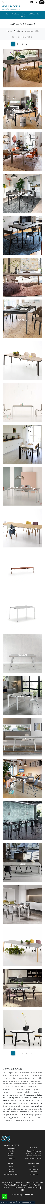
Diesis (22, 822)
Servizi (11, 1151)
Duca (22, 278)
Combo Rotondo (22, 1031)
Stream (22, 69)
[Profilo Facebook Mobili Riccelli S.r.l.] (32, 2)
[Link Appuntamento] (41, 2)
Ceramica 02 (22, 696)
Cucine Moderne (34, 1151)
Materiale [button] (29, 31)
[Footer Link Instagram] (22, 1190)
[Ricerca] (2, 2)
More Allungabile (22, 571)
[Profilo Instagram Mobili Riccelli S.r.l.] (36, 2)
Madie (11, 1169)
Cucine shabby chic (33, 1158)
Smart (22, 905)
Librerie (11, 1171)
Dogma (22, 320)
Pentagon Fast (22, 111)
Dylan (22, 738)
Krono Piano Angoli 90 (22, 487)
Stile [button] (37, 31)
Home (8, 14)
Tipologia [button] (16, 37)
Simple (22, 362)
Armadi (34, 1171)
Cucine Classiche (33, 1153)
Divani (11, 1167)
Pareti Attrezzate (11, 1174)
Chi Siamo (11, 1148)
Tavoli (29, 14)
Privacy (4, 1202)
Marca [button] (9, 31)
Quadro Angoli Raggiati (23, 947)
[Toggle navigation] (40, 7)
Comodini (34, 1174)
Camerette (33, 1169)
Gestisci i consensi (26, 1202)
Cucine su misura (33, 1156)
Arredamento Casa (18, 14)
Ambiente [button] (18, 31)
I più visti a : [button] (27, 37)
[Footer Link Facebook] (40, 1187)
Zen (22, 445)
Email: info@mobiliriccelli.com (25, 1187)
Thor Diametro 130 (22, 989)
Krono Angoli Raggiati (22, 529)
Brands (11, 1156)
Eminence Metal (22, 194)
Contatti (11, 1158)
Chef (23, 863)
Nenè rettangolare (22, 612)
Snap (22, 780)
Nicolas (23, 654)
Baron (22, 153)
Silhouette (22, 236)
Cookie (12, 1202)
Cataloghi (11, 1153)
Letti (33, 1167)
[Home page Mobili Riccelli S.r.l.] (12, 7)
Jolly (22, 403)
